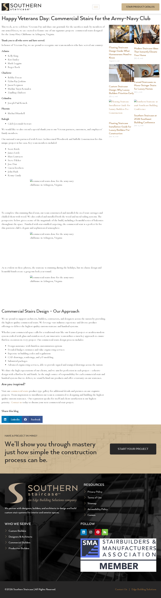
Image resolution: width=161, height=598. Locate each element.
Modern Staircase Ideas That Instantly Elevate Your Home (146, 52)
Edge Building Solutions (144, 589)
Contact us (16, 402)
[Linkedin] (83, 532)
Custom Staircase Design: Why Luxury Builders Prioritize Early (121, 90)
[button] (12, 419)
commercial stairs (19, 391)
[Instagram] (91, 532)
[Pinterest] (98, 532)
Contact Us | (122, 589)
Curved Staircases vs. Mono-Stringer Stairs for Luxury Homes (145, 85)
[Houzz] (105, 532)
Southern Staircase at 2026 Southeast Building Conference (145, 119)
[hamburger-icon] (95, 7)
